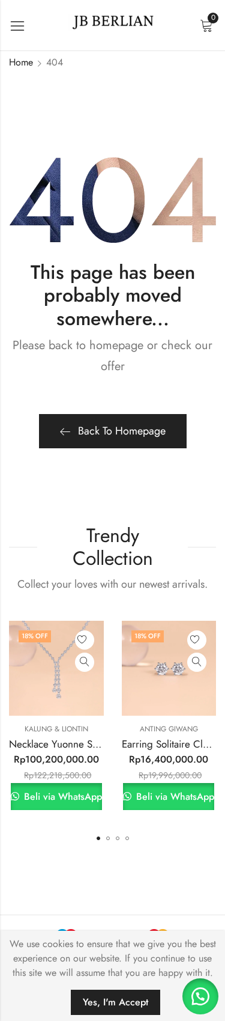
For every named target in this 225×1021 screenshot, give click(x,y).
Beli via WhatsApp (61, 796)
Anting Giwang (169, 729)
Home (21, 62)
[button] (98, 838)
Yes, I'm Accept (115, 1002)
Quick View (84, 662)
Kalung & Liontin (56, 729)
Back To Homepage (122, 431)
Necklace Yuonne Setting (62, 744)
